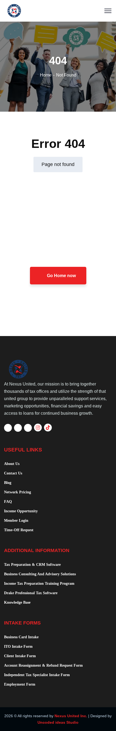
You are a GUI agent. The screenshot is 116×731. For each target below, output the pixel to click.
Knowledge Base (17, 602)
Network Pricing (17, 492)
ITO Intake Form (18, 646)
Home (46, 75)
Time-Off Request (18, 530)
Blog (7, 483)
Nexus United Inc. (70, 716)
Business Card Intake (21, 637)
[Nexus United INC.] (58, 11)
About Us (11, 464)
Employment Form (19, 684)
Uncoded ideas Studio (58, 722)
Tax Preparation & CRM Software (32, 565)
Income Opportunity (21, 511)
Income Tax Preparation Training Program (39, 584)
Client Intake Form (20, 656)
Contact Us (13, 473)
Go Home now (61, 275)
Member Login (16, 521)
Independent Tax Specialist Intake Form (37, 675)
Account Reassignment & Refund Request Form (43, 665)
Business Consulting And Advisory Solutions (40, 574)
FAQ (8, 502)
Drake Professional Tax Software (30, 593)
